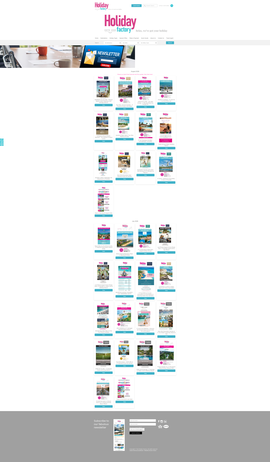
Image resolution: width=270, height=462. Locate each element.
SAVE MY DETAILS (136, 433)
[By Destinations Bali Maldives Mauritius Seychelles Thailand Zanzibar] (112, 42)
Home (96, 38)
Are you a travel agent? (136, 427)
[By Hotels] (130, 42)
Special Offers (123, 38)
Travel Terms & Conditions (136, 450)
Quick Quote (136, 5)
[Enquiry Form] (2, 144)
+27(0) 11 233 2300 (164, 5)
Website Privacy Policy (150, 450)
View (103, 105)
